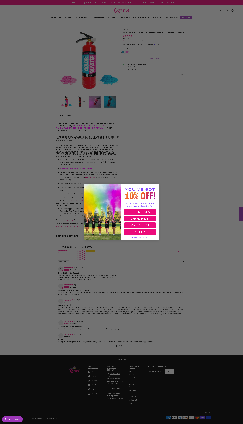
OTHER (140, 231)
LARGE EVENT (140, 218)
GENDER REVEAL (140, 212)
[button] (140, 237)
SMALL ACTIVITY (140, 225)
